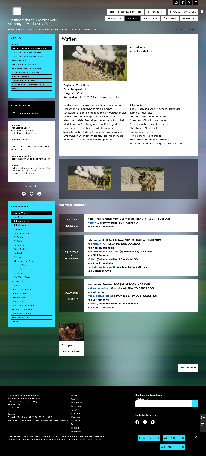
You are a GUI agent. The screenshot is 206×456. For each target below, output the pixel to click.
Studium (75, 399)
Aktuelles (189, 18)
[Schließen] (196, 437)
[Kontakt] (182, 2)
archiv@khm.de (27, 173)
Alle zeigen (188, 367)
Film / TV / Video (70, 29)
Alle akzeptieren (172, 447)
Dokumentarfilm (88, 29)
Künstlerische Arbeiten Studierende (41, 29)
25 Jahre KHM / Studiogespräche (28, 84)
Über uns (170, 18)
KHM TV (16, 88)
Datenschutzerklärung (90, 439)
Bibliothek (150, 18)
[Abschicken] (195, 403)
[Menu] (202, 11)
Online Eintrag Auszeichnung (28, 56)
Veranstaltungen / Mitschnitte (26, 68)
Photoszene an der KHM (24, 80)
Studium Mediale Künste (126, 12)
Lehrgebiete (156, 12)
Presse (74, 424)
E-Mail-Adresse (142, 399)
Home (11, 29)
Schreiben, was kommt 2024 (25, 72)
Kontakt (75, 428)
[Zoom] (89, 178)
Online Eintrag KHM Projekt (27, 52)
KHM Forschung (19, 60)
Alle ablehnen (174, 438)
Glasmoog (114, 18)
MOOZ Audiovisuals (183, 12)
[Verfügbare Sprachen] (176, 2)
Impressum (76, 431)
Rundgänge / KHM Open (24, 64)
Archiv (132, 18)
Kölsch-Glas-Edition (21, 76)
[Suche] (189, 2)
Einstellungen (149, 438)
